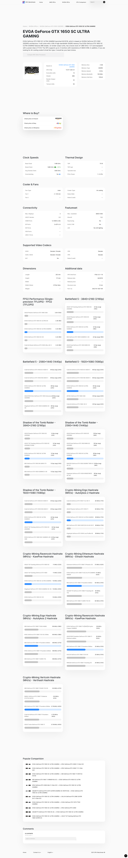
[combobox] (43, 55)
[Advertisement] (64, 15)
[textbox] (43, 55)
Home (24, 852)
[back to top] (125, 855)
